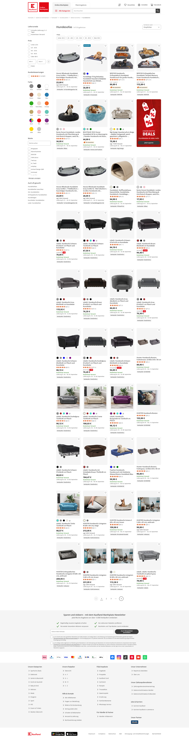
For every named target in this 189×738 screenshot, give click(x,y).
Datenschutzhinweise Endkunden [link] (145, 694)
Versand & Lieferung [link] (71, 716)
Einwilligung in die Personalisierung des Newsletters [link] (67, 644)
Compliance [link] (101, 734)
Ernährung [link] (102, 697)
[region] (40, 102)
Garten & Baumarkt (37, 678)
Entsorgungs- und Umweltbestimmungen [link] (137, 734)
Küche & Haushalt (36, 682)
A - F (66, 674)
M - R (66, 682)
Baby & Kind (35, 686)
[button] (61, 38)
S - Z (66, 686)
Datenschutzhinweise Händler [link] (143, 690)
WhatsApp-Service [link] (105, 704)
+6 (123, 129)
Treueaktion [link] (103, 689)
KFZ (32, 704)
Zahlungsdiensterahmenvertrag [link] (144, 686)
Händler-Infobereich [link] (106, 716)
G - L (66, 678)
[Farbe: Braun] (64, 240)
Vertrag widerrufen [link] (71, 709)
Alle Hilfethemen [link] (70, 698)
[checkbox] (38, 31)
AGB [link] (120, 734)
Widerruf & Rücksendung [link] (73, 705)
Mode (32, 693)
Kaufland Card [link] (104, 678)
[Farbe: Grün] (90, 129)
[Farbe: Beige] (111, 129)
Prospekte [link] (102, 674)
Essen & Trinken (36, 708)
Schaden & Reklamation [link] (73, 713)
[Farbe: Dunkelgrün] (120, 129)
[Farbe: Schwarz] (114, 187)
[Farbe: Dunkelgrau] (57, 129)
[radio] (38, 44)
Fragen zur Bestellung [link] (72, 701)
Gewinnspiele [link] (103, 693)
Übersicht (68, 671)
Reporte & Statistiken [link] (140, 671)
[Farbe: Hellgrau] (60, 129)
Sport (32, 701)
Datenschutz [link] (112, 734)
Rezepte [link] (102, 686)
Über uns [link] (137, 674)
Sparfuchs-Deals (36, 671)
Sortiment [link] (102, 682)
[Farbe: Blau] (87, 73)
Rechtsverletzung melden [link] (73, 720)
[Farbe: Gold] (114, 129)
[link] (81, 5)
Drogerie (33, 697)
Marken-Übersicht (36, 712)
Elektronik (34, 674)
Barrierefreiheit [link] (156, 734)
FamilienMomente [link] (105, 701)
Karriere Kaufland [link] (139, 706)
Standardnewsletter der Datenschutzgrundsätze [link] (66, 638)
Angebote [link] (102, 671)
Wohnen (33, 689)
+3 (96, 240)
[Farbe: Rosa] (64, 129)
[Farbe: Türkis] (84, 129)
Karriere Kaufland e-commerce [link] (144, 710)
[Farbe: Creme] (67, 358)
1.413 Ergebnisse (79, 27)
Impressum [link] (91, 734)
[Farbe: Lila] (94, 240)
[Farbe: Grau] (84, 73)
